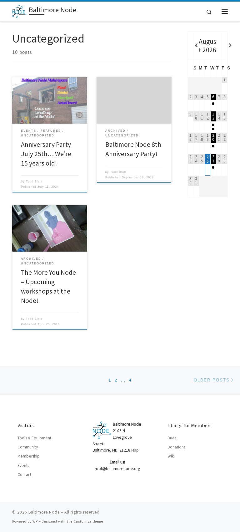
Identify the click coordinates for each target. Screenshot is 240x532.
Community (28, 447)
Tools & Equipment (34, 438)
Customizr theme (88, 521)
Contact (24, 474)
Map (135, 450)
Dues (172, 438)
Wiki (171, 456)
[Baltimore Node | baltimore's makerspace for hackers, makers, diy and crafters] (19, 10)
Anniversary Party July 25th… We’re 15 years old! (46, 153)
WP (35, 521)
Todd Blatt (34, 181)
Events (23, 465)
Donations (176, 447)
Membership (29, 456)
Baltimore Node (44, 512)
